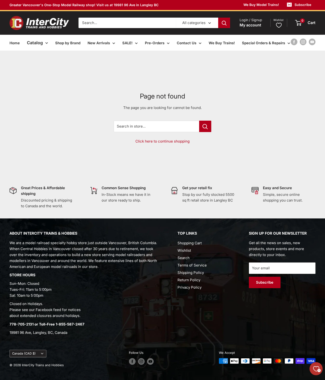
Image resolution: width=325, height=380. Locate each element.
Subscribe (303, 5)
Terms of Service (192, 265)
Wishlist (184, 250)
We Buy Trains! (222, 43)
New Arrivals (99, 43)
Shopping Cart (189, 243)
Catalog (35, 42)
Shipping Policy (190, 272)
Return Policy (188, 280)
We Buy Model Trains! (261, 5)
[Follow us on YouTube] (312, 41)
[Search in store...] (205, 126)
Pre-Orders (154, 43)
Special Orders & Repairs (263, 43)
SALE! (127, 43)
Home (15, 43)
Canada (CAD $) (24, 353)
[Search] (224, 23)
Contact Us (186, 43)
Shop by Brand (67, 43)
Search (183, 258)
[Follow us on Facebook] (294, 41)
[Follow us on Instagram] (303, 41)
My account (250, 25)
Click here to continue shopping (162, 141)
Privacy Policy (189, 287)
